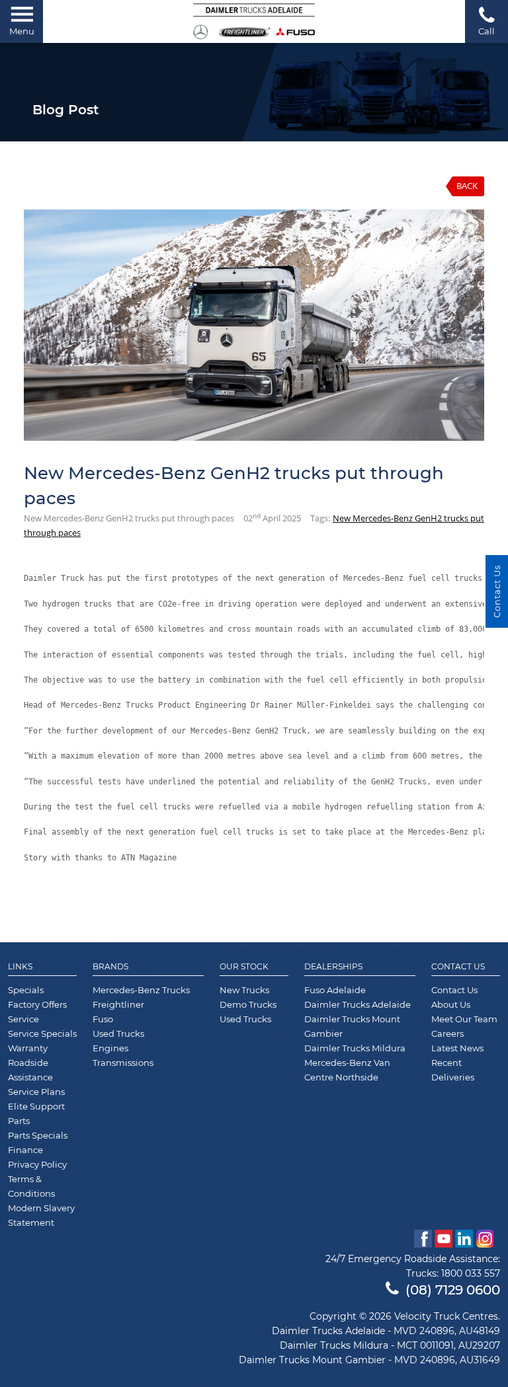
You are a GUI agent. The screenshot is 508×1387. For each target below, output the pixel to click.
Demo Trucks (248, 1004)
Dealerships (333, 966)
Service (23, 1019)
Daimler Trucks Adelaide (357, 1004)
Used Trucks (118, 1033)
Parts (19, 1120)
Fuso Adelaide (335, 990)
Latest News (457, 1048)
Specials (26, 990)
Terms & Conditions (31, 1186)
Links (20, 966)
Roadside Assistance (30, 1069)
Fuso (103, 1019)
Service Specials (42, 1033)
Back (467, 186)
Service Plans (36, 1091)
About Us (450, 1004)
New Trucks (244, 990)
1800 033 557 (470, 1273)
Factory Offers (37, 1004)
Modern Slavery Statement (41, 1215)
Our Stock (244, 966)
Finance (25, 1149)
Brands (110, 966)
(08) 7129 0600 (452, 1290)
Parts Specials (37, 1135)
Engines (110, 1048)
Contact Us (458, 966)
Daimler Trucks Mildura (354, 1048)
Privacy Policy (37, 1164)
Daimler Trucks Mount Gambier (352, 1026)
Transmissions (123, 1062)
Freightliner (118, 1004)
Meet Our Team (464, 1019)
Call (486, 31)
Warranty (28, 1048)
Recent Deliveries (452, 1069)
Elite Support (36, 1106)
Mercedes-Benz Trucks (141, 990)
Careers (447, 1033)
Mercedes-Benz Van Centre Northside (347, 1069)
